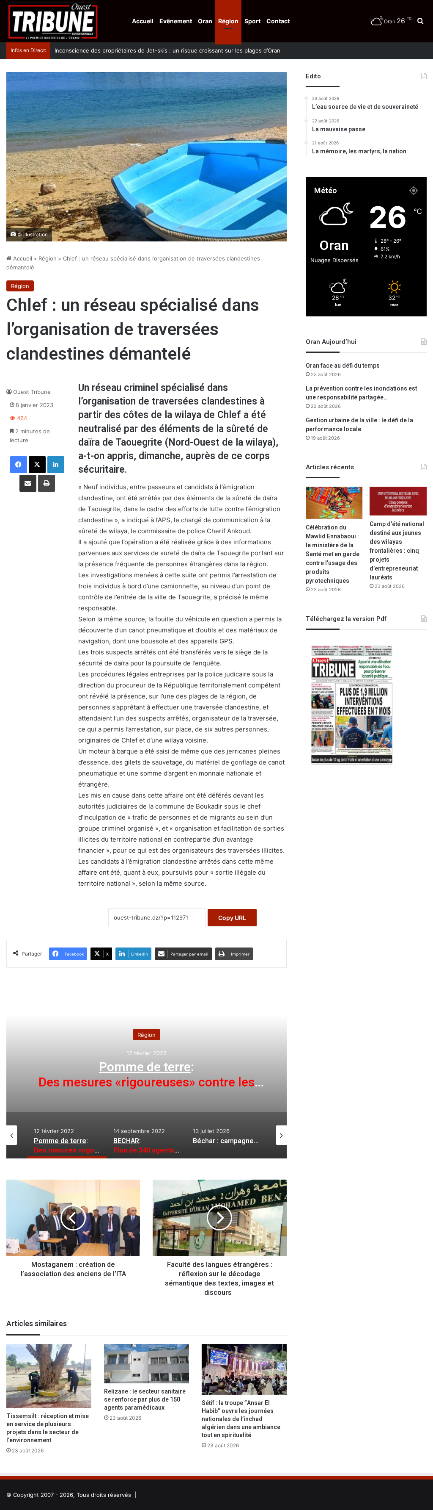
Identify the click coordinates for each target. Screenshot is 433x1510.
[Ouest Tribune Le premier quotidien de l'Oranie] (52, 21)
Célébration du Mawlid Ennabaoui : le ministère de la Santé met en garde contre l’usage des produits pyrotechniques (332, 554)
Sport (252, 21)
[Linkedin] (55, 464)
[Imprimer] (46, 483)
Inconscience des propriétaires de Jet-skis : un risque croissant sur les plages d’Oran (167, 50)
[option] (146, 1073)
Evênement (175, 21)
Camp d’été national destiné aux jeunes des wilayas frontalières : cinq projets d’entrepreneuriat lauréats (397, 551)
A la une (146, 1034)
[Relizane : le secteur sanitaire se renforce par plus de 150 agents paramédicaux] (146, 1363)
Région (228, 21)
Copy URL (232, 917)
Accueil (142, 21)
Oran (205, 21)
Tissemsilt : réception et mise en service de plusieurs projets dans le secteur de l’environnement (47, 1428)
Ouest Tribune (32, 391)
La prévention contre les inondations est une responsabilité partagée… (361, 393)
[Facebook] (18, 464)
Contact (278, 21)
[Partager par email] (27, 483)
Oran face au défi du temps (343, 365)
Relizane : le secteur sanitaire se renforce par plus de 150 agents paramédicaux (145, 1399)
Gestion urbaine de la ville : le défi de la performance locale (359, 425)
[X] (37, 464)
